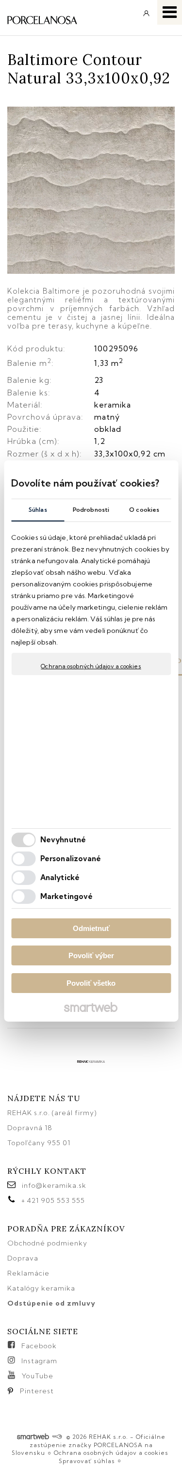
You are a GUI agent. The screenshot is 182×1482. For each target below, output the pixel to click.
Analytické (60, 877)
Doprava (22, 1258)
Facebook (39, 1345)
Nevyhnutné (63, 839)
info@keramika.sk (54, 1185)
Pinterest (37, 1391)
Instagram (39, 1360)
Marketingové (66, 896)
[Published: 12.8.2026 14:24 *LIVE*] (57, 1436)
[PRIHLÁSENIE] (146, 16)
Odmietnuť (91, 928)
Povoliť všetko (91, 983)
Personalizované (70, 858)
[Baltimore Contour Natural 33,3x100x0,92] (91, 191)
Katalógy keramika (41, 1288)
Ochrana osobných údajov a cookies (91, 666)
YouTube (37, 1376)
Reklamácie (29, 1273)
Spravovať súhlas (87, 1461)
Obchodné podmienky (47, 1243)
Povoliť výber (91, 955)
